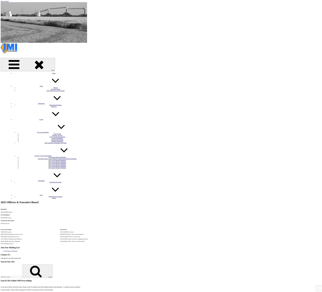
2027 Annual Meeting (43, 132)
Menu (53, 70)
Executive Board (55, 89)
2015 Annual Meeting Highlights (57, 163)
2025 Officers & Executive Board (55, 90)
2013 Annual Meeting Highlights (57, 166)
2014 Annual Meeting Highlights (57, 165)
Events (41, 119)
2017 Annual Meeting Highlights (57, 160)
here (5, 258)
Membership (41, 103)
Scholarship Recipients (55, 182)
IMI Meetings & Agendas (55, 196)
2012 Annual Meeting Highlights (57, 168)
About (41, 86)
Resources (54, 106)
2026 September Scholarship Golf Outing (55, 143)
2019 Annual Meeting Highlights (57, 157)
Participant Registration (57, 140)
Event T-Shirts (57, 134)
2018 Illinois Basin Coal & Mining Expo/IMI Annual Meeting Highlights (57, 159)
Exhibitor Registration (57, 141)
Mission (55, 87)
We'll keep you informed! (10, 251)
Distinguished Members (55, 105)
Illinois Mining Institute (7, 56)
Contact (54, 198)
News (41, 195)
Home (54, 73)
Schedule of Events (57, 135)
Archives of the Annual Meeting (42, 156)
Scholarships (41, 180)
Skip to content (5, 1)
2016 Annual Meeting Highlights (57, 162)
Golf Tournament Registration (57, 137)
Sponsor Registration (57, 138)
